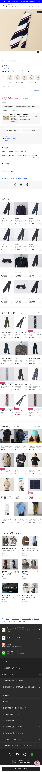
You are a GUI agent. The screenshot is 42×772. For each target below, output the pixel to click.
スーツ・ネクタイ (26, 619)
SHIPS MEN (7, 68)
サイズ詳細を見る (35, 90)
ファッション (15, 619)
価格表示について (9, 136)
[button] (21, 34)
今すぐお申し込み (14, 121)
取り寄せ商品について (10, 138)
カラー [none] (3, 77)
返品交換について (9, 141)
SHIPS (5, 66)
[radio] (10, 79)
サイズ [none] (3, 87)
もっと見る (36, 157)
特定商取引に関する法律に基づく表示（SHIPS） (14, 178)
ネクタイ (36, 619)
